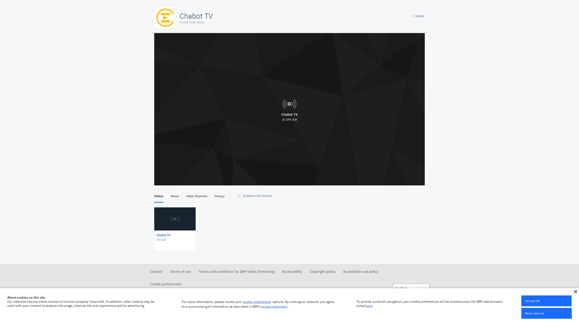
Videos (158, 196)
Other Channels (196, 196)
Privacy (219, 196)
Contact (156, 271)
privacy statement (274, 306)
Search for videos (257, 196)
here (368, 306)
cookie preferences (257, 302)
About (175, 196)
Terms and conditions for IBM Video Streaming (236, 271)
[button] (575, 291)
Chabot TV (289, 114)
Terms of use (180, 271)
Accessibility (292, 271)
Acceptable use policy (361, 271)
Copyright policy (323, 271)
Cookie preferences (165, 284)
